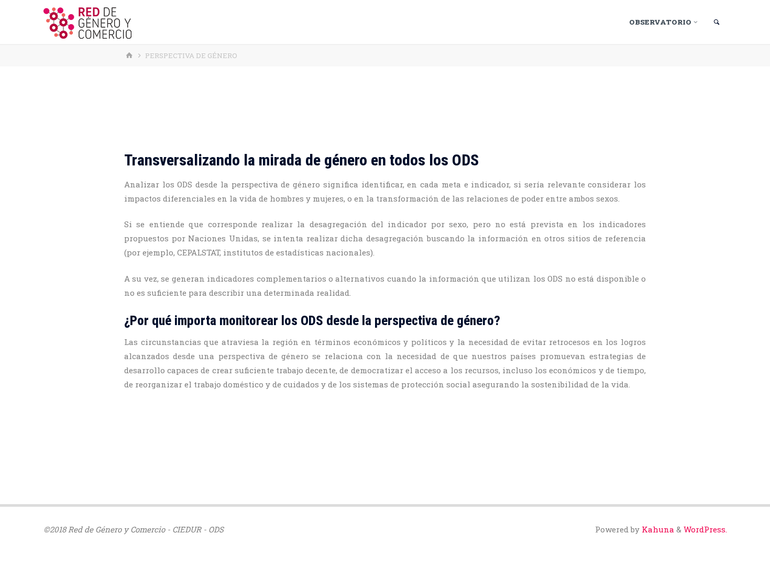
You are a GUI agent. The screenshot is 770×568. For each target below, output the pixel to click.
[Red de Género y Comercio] (87, 22)
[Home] (130, 55)
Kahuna (657, 529)
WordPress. (705, 529)
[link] (717, 22)
